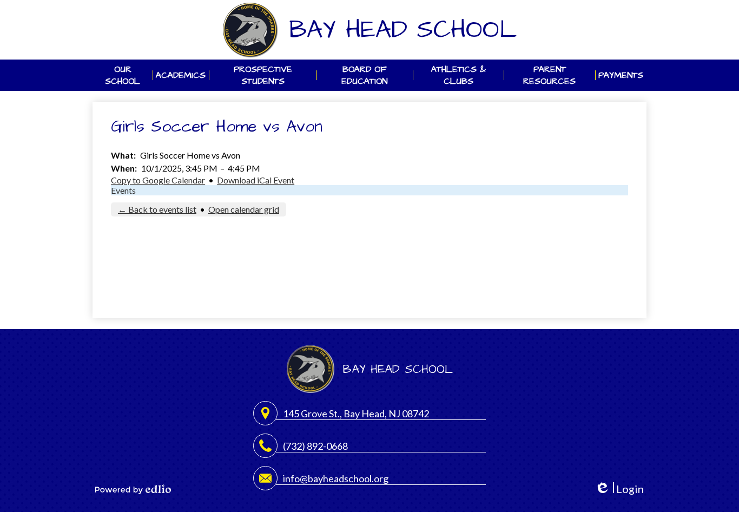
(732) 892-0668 (315, 446)
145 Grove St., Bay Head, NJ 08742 (356, 413)
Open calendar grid (243, 209)
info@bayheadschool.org (335, 478)
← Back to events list (157, 209)
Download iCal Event (255, 180)
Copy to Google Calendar (158, 180)
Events (123, 190)
